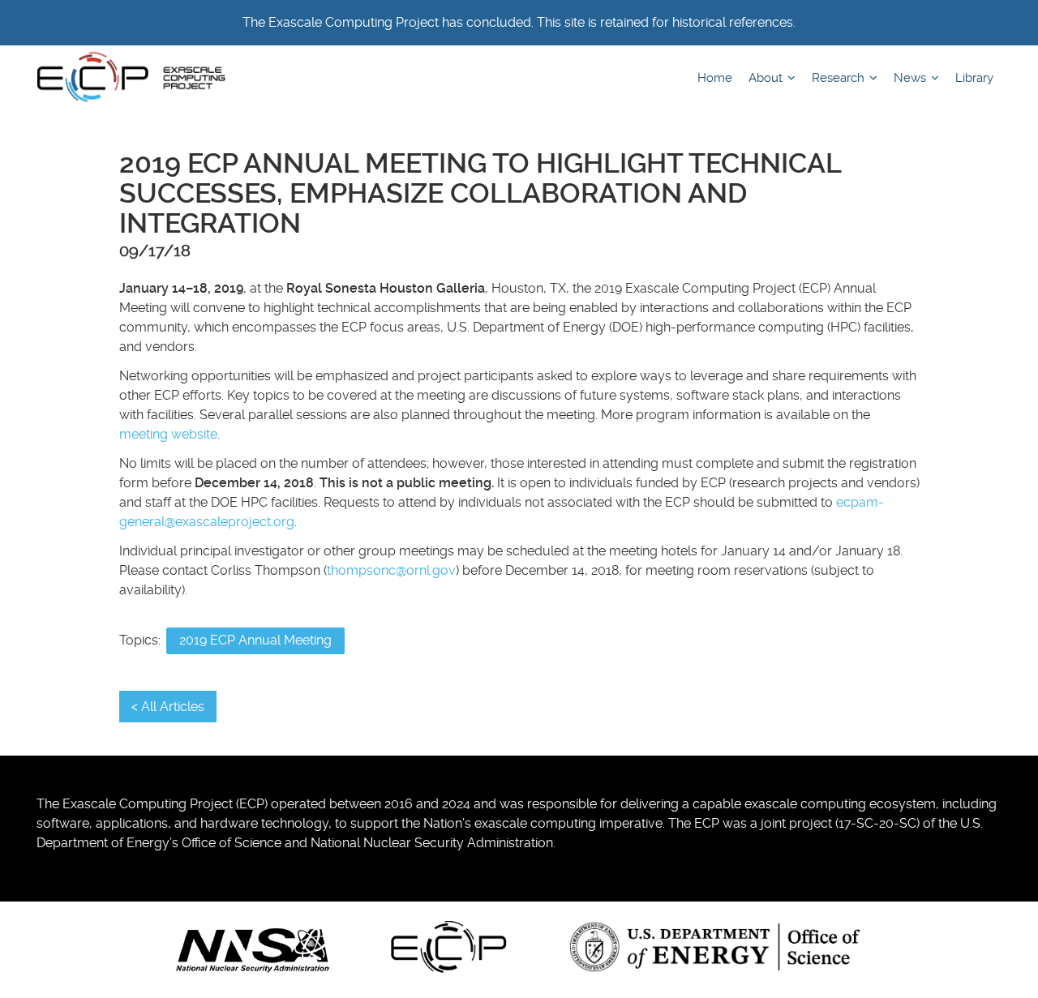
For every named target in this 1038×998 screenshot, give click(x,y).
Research (840, 78)
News (911, 78)
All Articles (172, 706)
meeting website (168, 434)
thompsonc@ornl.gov (391, 570)
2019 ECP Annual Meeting (255, 640)
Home (714, 78)
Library (974, 78)
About (767, 78)
